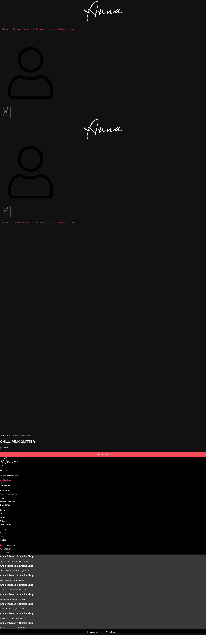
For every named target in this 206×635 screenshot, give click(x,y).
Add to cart (103, 454)
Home (5, 29)
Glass (51, 29)
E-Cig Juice (38, 29)
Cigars (72, 29)
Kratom (61, 29)
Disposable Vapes (21, 29)
